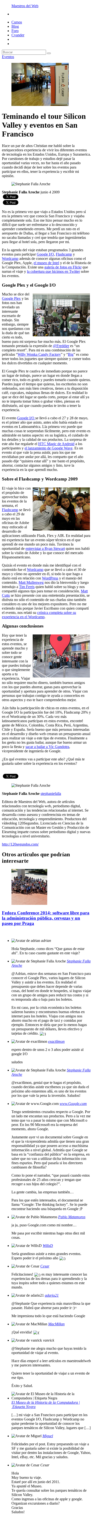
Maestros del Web (24, 6)
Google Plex (11, 298)
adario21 (52, 1295)
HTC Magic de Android (56, 444)
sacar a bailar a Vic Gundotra (47, 747)
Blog (15, 26)
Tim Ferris (27, 587)
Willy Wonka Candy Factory (39, 354)
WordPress (50, 578)
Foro (15, 31)
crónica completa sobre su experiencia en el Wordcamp (39, 615)
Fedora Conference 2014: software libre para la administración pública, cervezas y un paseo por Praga (45, 918)
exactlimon (56, 1041)
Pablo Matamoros (71, 1217)
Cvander (17, 35)
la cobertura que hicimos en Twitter (53, 271)
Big (70, 354)
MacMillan (56, 1324)
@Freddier (61, 346)
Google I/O (45, 254)
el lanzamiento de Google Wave (48, 448)
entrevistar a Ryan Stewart (45, 548)
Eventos (8, 57)
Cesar (44, 1266)
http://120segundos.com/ (20, 844)
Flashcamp (64, 254)
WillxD (48, 1246)
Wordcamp (10, 259)
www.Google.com (73, 1104)
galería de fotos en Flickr (63, 267)
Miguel (47, 1436)
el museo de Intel (46, 263)
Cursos (16, 22)
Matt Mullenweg (31, 582)
